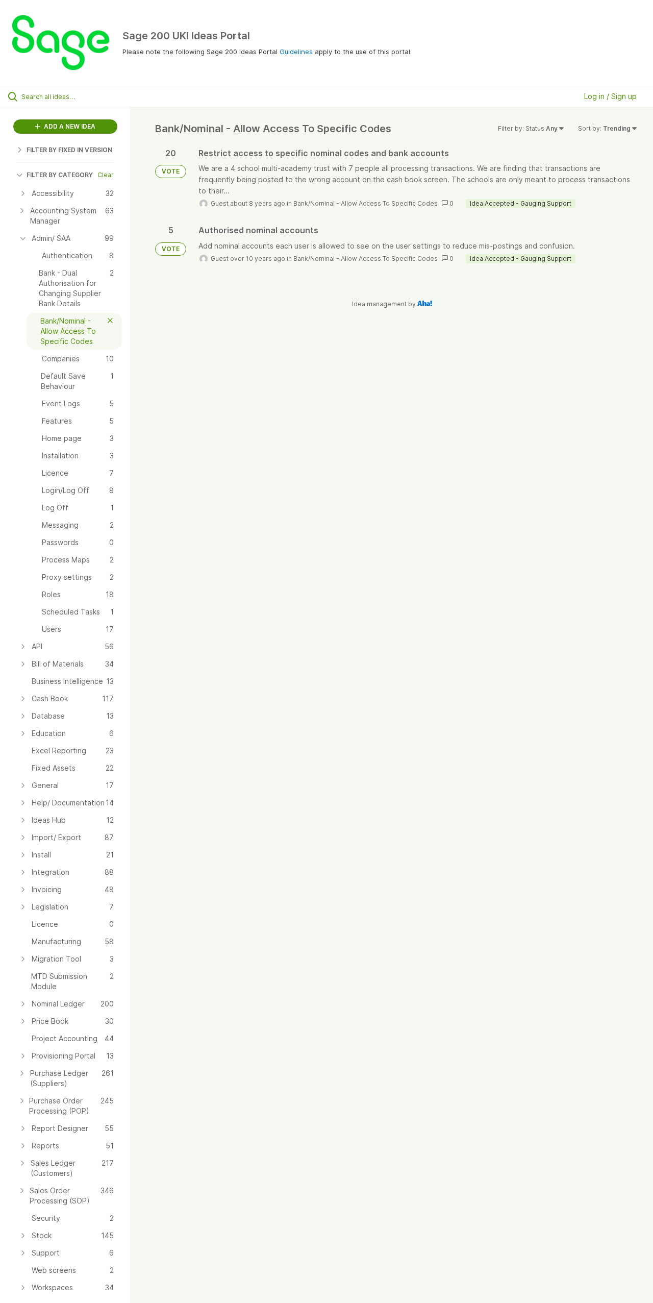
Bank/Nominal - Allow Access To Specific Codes (365, 203)
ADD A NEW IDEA (68, 126)
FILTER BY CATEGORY (60, 175)
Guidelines (296, 51)
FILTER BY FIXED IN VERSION (69, 150)
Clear (105, 175)
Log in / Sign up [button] (610, 96)
